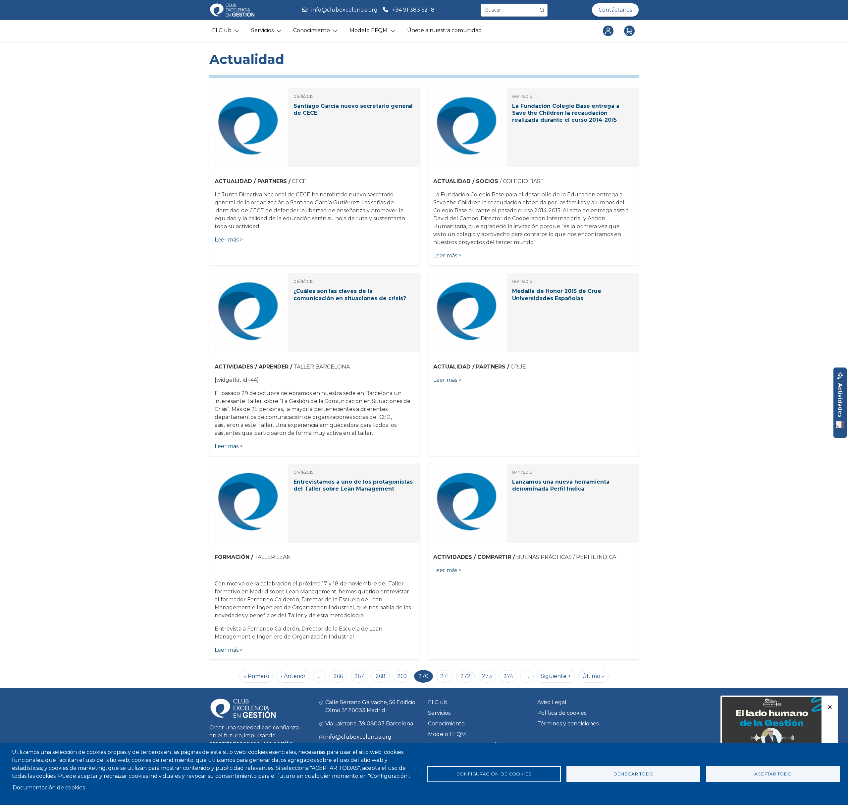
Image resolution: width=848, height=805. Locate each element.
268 (381, 676)
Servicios (439, 713)
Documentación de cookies (49, 787)
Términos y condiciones (568, 723)
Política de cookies (561, 713)
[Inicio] (231, 10)
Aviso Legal (551, 702)
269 (402, 676)
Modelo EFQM (447, 734)
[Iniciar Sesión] (609, 31)
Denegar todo (633, 773)
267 (359, 676)
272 (465, 676)
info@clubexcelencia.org (344, 10)
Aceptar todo (773, 773)
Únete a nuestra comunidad (444, 30)
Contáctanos (615, 10)
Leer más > (229, 239)
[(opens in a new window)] (772, 730)
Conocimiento (446, 723)
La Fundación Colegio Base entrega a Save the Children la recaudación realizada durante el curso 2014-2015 (565, 113)
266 (338, 676)
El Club (438, 702)
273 (487, 676)
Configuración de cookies (493, 773)
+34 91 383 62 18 (414, 10)
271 (444, 676)
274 (508, 676)
